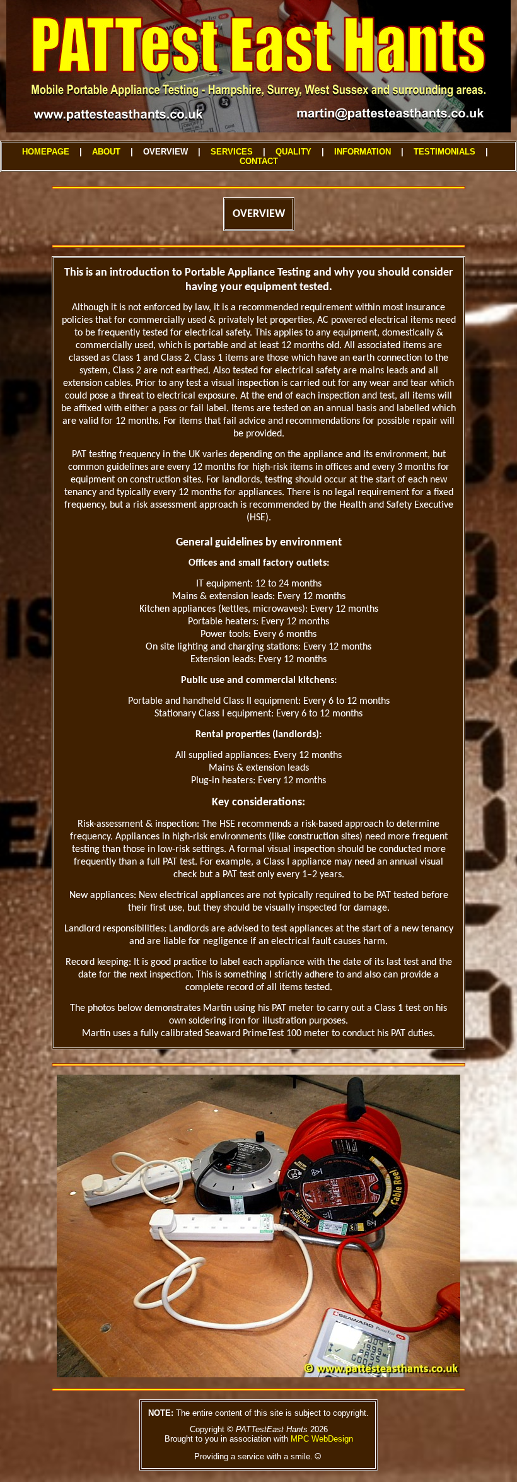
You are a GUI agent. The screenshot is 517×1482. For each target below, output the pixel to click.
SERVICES (232, 151)
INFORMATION (362, 151)
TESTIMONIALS (444, 151)
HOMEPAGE (45, 151)
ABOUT (106, 151)
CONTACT (259, 161)
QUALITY (293, 151)
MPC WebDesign (322, 1439)
